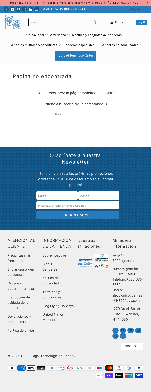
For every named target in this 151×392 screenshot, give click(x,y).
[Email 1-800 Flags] (36, 9)
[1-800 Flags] (12, 22)
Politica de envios (21, 330)
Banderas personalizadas (119, 45)
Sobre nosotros (55, 255)
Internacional (35, 35)
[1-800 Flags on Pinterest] (18, 9)
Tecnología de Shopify (58, 356)
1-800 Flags (29, 356)
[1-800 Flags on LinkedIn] (30, 9)
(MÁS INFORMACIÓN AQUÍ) (122, 2)
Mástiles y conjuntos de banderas (97, 35)
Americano (58, 35)
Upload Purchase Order (75, 55)
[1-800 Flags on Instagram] (24, 9)
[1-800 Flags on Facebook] (6, 9)
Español (136, 9)
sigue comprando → (91, 104)
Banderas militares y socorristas (34, 45)
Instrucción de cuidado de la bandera (19, 302)
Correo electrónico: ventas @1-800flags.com (127, 295)
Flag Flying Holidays (58, 306)
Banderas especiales (80, 45)
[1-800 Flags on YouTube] (12, 9)
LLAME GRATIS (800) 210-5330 (63, 9)
